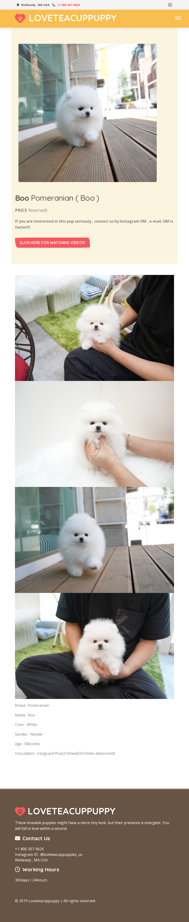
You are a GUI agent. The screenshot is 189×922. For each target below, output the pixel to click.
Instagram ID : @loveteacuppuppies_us (48, 854)
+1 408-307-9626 (68, 5)
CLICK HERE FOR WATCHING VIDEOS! (52, 242)
